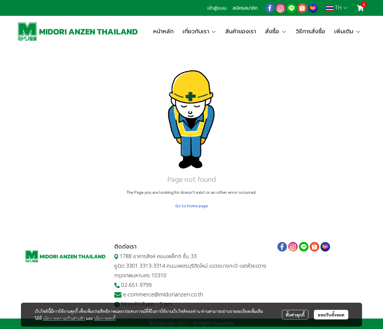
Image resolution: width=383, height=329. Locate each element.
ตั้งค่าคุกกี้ (295, 314)
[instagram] (280, 8)
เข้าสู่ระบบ (217, 8)
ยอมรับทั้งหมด (331, 314)
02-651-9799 (136, 285)
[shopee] (302, 8)
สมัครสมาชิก (245, 8)
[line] (291, 8)
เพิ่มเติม (344, 31)
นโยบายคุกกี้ (104, 318)
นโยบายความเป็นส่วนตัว (64, 318)
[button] (336, 8)
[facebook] (270, 8)
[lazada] (313, 8)
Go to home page (191, 205)
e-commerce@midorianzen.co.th (163, 295)
